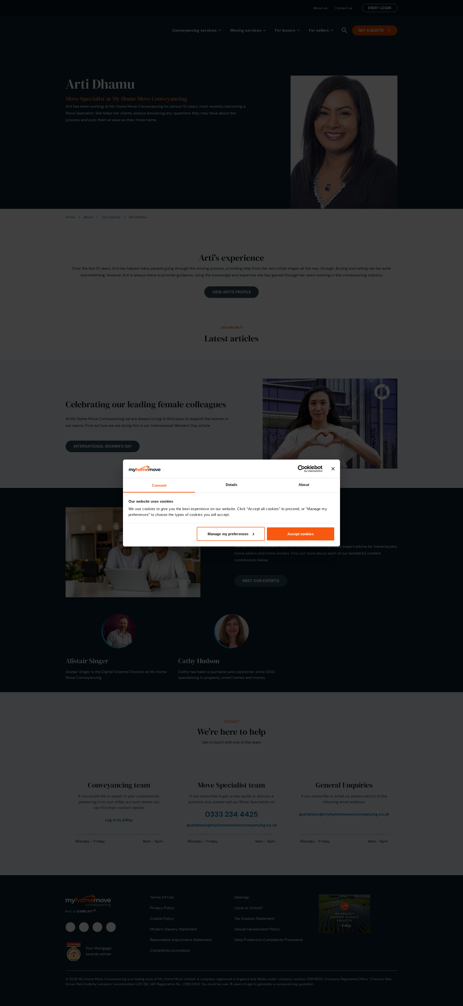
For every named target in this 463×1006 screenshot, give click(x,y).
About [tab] (304, 485)
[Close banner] (333, 468)
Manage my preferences (228, 534)
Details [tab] (232, 485)
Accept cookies (300, 534)
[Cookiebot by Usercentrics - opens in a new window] (301, 468)
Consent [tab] (159, 485)
